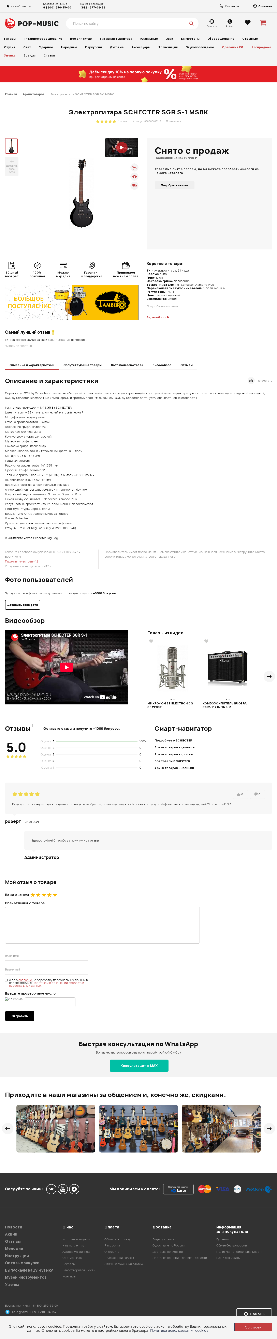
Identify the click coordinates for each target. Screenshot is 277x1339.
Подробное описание (162, 306)
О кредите (111, 1252)
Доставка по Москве (167, 1252)
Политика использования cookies (179, 1330)
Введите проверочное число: (31, 993)
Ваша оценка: (17, 895)
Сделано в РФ (232, 47)
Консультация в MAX (139, 1065)
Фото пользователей (127, 365)
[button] (269, 676)
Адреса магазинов (76, 1252)
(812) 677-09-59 (92, 7)
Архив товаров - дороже (174, 754)
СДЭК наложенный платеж (123, 1264)
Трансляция (168, 47)
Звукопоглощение (200, 47)
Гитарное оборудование (43, 38)
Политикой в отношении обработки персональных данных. (46, 984)
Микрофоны (190, 38)
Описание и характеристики (32, 365)
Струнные (250, 38)
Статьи (49, 55)
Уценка (9, 55)
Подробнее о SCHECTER (173, 740)
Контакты (69, 1276)
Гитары (10, 38)
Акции (11, 1234)
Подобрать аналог (174, 185)
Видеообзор (161, 365)
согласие (25, 980)
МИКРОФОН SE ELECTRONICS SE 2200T (170, 705)
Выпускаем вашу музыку (29, 1270)
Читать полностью (18, 346)
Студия (9, 47)
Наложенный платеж (119, 1258)
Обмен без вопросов (231, 1245)
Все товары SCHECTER (172, 761)
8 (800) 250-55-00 (57, 7)
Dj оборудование (221, 38)
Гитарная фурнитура (116, 38)
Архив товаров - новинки (174, 768)
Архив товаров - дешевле (174, 747)
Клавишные (149, 38)
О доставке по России (168, 1245)
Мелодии (14, 1248)
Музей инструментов (26, 1277)
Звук (169, 38)
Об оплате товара (117, 1239)
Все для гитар (81, 38)
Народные (69, 47)
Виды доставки (163, 1239)
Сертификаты (72, 1258)
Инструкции (17, 1255)
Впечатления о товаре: (25, 903)
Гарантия (223, 1239)
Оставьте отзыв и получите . (81, 728)
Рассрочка (112, 1245)
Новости (13, 1227)
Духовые (116, 47)
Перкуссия (93, 47)
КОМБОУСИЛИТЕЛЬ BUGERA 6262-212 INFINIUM (225, 705)
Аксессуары (141, 47)
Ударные (46, 47)
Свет (27, 47)
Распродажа (261, 47)
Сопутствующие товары (82, 365)
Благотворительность (78, 1270)
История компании (76, 1239)
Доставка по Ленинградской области (179, 1258)
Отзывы (186, 365)
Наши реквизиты (228, 1258)
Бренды (29, 55)
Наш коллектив (73, 1245)
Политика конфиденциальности (239, 1252)
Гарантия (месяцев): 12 (21, 561)
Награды (68, 1264)
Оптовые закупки (22, 1262)
